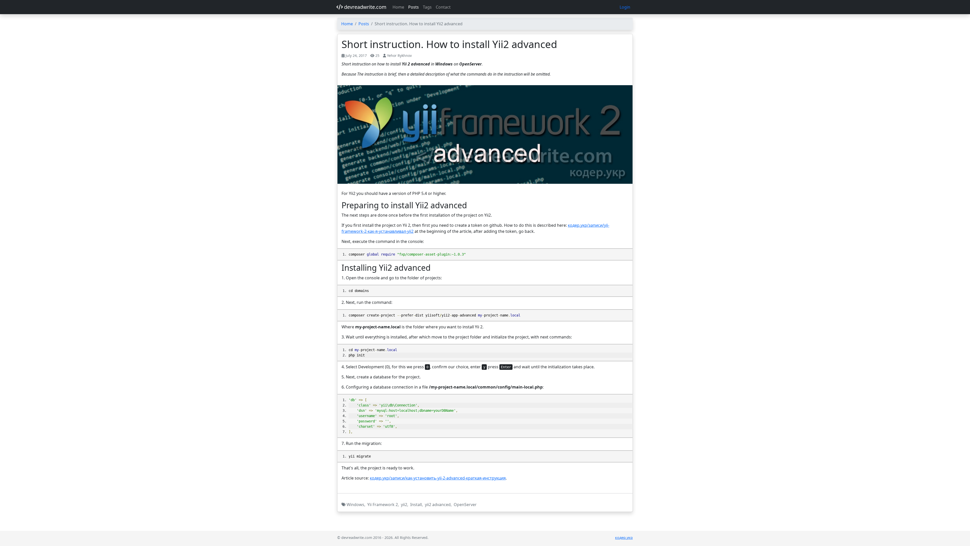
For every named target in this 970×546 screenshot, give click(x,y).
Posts (413, 7)
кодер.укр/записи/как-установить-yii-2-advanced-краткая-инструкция (438, 478)
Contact (443, 7)
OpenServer (465, 504)
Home (398, 7)
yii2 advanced (438, 504)
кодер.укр (624, 537)
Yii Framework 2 (382, 504)
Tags (427, 7)
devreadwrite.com (364, 7)
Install (416, 504)
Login (625, 7)
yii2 (404, 504)
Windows (355, 504)
